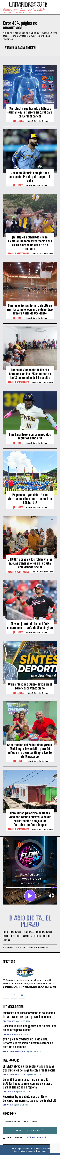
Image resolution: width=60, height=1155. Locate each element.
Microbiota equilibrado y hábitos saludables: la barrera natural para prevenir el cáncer (30, 112)
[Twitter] (22, 995)
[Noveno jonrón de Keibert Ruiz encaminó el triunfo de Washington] (30, 602)
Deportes (18, 185)
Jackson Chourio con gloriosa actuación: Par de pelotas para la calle (30, 177)
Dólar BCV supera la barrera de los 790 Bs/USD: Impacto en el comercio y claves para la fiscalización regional (27, 1083)
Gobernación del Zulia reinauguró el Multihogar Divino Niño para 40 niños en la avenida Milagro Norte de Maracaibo (30, 750)
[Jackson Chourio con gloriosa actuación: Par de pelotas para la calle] (30, 151)
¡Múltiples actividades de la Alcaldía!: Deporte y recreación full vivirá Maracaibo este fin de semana (30, 243)
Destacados (18, 121)
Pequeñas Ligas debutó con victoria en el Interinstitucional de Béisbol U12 (30, 499)
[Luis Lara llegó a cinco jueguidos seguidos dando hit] (30, 412)
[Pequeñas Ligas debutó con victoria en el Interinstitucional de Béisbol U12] (30, 473)
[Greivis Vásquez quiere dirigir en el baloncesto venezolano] (30, 663)
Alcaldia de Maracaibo (18, 253)
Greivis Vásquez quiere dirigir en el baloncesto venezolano (30, 686)
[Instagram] (14, 995)
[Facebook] (6, 995)
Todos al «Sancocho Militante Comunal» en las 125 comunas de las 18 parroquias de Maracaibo (30, 374)
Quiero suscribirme (28, 1130)
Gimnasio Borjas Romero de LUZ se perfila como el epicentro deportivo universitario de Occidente (30, 309)
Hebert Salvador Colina (37, 121)
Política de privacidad (36, 1137)
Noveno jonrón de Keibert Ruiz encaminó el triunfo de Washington (30, 626)
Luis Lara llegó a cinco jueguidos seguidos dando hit (30, 436)
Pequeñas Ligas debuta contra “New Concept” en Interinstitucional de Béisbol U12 (30, 1098)
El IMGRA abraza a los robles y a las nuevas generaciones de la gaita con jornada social (29, 563)
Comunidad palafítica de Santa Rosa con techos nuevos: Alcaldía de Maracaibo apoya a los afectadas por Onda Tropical (30, 819)
